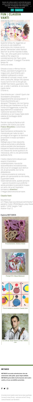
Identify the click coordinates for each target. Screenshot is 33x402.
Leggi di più (19, 10)
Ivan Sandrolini (15, 399)
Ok (12, 10)
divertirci (13, 189)
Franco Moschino (8, 127)
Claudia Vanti (6, 196)
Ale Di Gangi (26, 397)
